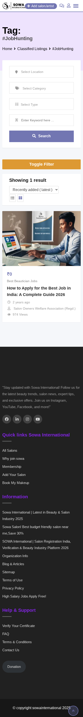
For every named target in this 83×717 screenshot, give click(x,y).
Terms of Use (12, 580)
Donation (14, 667)
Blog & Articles (13, 564)
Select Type (29, 104)
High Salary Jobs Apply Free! (24, 596)
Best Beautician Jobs (22, 281)
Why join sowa (13, 458)
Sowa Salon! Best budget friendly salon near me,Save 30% (35, 530)
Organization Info (15, 556)
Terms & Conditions (17, 642)
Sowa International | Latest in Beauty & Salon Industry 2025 (36, 515)
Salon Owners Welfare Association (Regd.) (45, 308)
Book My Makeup (15, 483)
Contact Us (10, 650)
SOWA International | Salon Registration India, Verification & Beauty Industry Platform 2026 (36, 544)
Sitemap (8, 572)
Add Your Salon (14, 475)
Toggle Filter (41, 164)
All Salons (9, 450)
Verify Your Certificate (18, 626)
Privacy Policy (13, 588)
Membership (11, 467)
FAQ (5, 634)
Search (44, 136)
